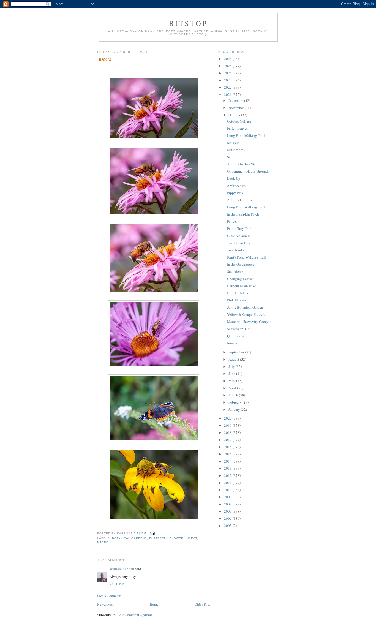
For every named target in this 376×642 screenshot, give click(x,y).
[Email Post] (151, 533)
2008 (228, 504)
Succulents (235, 271)
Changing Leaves (240, 278)
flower (176, 538)
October (234, 114)
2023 (228, 80)
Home (154, 604)
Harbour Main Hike (241, 285)
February (235, 402)
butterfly (158, 538)
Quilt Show (235, 335)
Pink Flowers (236, 300)
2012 (228, 475)
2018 (228, 432)
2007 (228, 511)
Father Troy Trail (239, 228)
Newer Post (105, 604)
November (236, 107)
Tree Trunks (235, 249)
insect (191, 538)
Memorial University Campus (249, 321)
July (232, 366)
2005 (228, 525)
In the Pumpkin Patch (243, 214)
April (232, 387)
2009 (228, 496)
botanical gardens (129, 538)
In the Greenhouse (240, 264)
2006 (228, 518)
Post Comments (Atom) (135, 614)
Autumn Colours (239, 199)
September (236, 352)
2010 (228, 489)
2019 (228, 425)
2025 (228, 65)
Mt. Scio (233, 142)
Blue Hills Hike (238, 292)
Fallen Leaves (237, 128)
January (234, 409)
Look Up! (234, 178)
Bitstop (188, 23)
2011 (228, 482)
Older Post (202, 604)
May (232, 380)
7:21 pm (117, 583)
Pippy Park (235, 192)
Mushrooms (236, 149)
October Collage (239, 121)
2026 (228, 58)
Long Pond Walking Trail (246, 135)
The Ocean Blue (239, 242)
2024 (228, 72)
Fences (232, 221)
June (232, 373)
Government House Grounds (248, 171)
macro (103, 542)
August (234, 359)
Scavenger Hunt (239, 328)
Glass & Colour (238, 235)
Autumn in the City (241, 164)
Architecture (236, 185)
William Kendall (122, 568)
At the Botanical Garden (245, 307)
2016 (228, 446)
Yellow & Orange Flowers (246, 314)
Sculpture (234, 156)
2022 (228, 87)
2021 (228, 94)
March (233, 395)
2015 (228, 453)
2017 (228, 439)
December (236, 100)
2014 (228, 461)
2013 (228, 468)
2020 (228, 418)
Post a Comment (109, 595)
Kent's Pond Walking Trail (246, 257)
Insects (104, 59)
